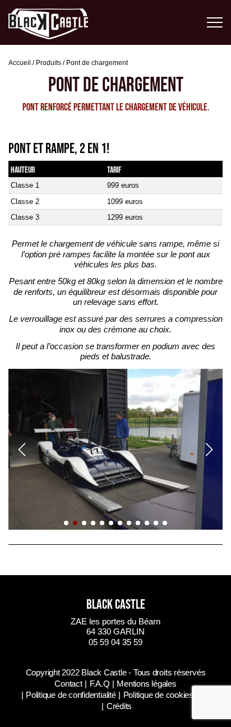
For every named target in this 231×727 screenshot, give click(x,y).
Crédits (119, 706)
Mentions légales (146, 683)
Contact (68, 683)
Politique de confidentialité (71, 695)
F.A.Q (100, 683)
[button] (66, 523)
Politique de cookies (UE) (167, 695)
